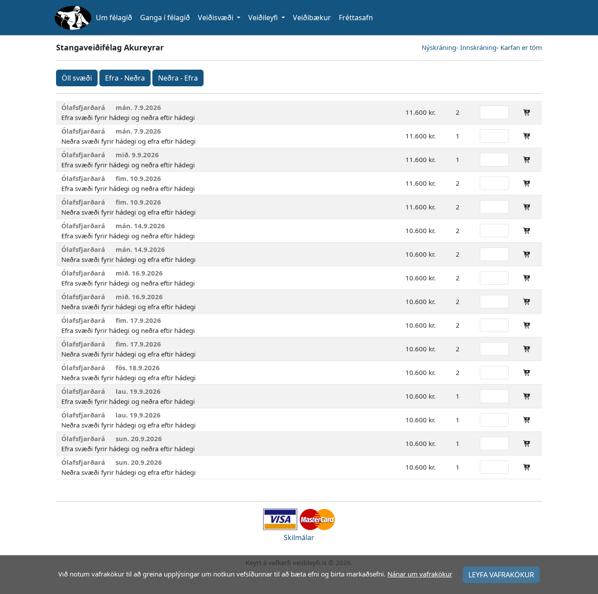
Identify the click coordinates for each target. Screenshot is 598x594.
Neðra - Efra (178, 78)
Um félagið (114, 17)
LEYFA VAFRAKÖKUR (501, 575)
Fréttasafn (356, 17)
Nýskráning (439, 47)
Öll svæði (77, 78)
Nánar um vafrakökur (419, 573)
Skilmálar (299, 537)
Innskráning (478, 47)
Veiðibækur (312, 17)
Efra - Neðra (125, 78)
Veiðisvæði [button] (216, 17)
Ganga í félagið (165, 17)
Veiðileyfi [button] (264, 17)
